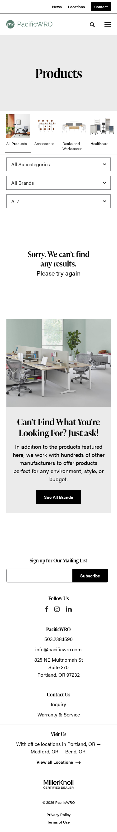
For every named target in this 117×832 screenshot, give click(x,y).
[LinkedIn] (69, 609)
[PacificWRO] (29, 24)
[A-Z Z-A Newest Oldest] (58, 201)
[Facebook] (46, 609)
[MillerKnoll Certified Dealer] (58, 784)
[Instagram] (57, 609)
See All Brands (58, 497)
